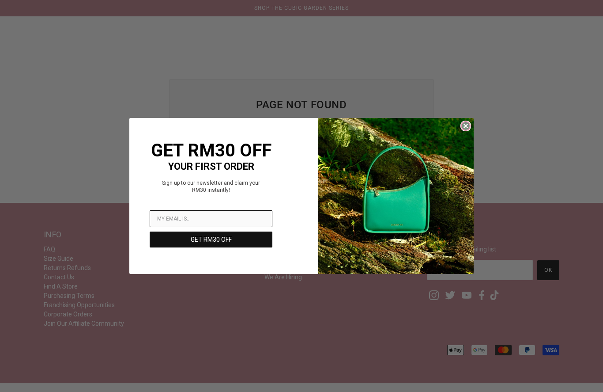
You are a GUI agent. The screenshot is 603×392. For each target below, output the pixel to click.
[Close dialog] (465, 126)
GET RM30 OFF (211, 239)
